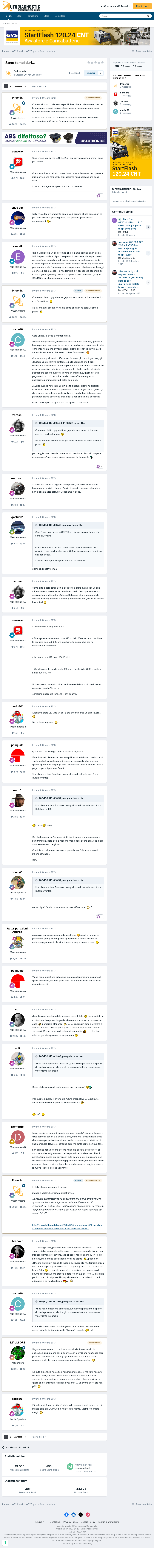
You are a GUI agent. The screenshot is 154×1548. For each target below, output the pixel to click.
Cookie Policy (88, 1521)
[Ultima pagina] (26, 86)
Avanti (18, 86)
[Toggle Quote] (36, 423)
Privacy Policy (70, 1521)
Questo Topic (135, 16)
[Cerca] (148, 16)
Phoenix (124, 84)
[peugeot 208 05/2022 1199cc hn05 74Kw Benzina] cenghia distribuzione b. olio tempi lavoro (130, 248)
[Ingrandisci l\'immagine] (49, 221)
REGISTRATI (142, 6)
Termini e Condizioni (108, 1521)
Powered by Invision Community (77, 1543)
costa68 (124, 110)
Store (46, 16)
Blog (19, 16)
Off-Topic (37, 74)
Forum (8, 16)
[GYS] (77, 36)
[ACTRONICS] (54, 138)
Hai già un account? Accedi (114, 6)
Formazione (32, 16)
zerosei (124, 101)
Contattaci (60, 16)
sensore (124, 92)
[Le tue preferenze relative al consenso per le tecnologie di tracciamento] (5, 1543)
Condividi (75, 73)
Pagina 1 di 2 (38, 86)
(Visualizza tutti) (120, 192)
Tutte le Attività (10, 23)
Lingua (39, 1521)
